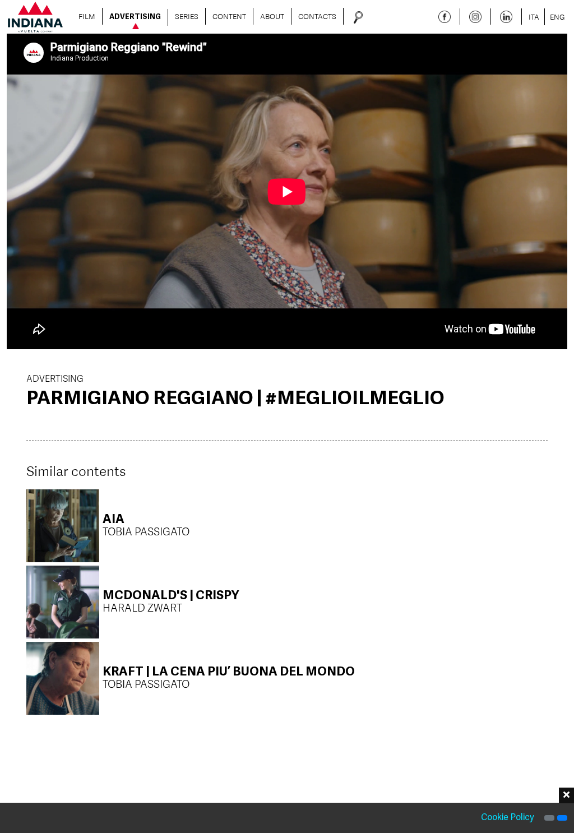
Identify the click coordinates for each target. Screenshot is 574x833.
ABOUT (272, 16)
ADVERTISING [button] (135, 17)
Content (229, 16)
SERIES (186, 16)
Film (86, 16)
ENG (557, 17)
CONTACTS (317, 16)
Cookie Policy (507, 817)
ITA (534, 17)
